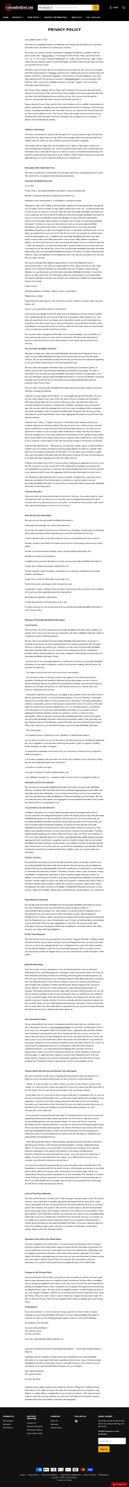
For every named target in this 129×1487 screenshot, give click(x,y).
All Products (8, 1428)
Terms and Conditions (49, 1475)
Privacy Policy (33, 1475)
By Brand (6, 1424)
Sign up (104, 1449)
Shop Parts (34, 17)
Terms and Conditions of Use (68, 90)
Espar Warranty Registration (70, 1475)
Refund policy (104, 1475)
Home (6, 17)
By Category (8, 1421)
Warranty (54, 1424)
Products (17, 17)
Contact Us (31, 1423)
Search (22, 1475)
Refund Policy (56, 1428)
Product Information (55, 17)
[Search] (95, 7)
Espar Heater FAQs (34, 1433)
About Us (76, 17)
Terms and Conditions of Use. (40, 113)
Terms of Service (90, 1475)
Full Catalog (93, 17)
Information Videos (34, 1430)
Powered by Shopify (64, 1480)
